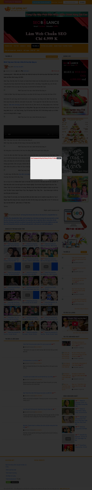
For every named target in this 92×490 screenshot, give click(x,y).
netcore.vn (47, 179)
